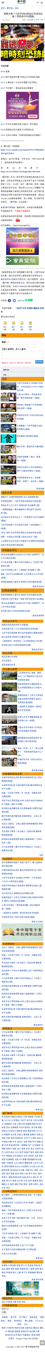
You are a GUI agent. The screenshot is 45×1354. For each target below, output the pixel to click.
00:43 (3, 77)
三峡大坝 (21, 1124)
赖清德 (26, 1134)
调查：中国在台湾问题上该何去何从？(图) (19, 537)
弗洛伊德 (31, 1131)
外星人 (36, 1184)
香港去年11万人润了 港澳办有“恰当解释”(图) (20, 505)
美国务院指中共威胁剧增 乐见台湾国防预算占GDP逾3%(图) (30, 687)
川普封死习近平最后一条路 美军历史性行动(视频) (22, 599)
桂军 (20, 1177)
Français (19, 1338)
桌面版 (5, 1317)
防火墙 (38, 1159)
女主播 (21, 1170)
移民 (36, 1170)
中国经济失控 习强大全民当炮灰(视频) (18, 917)
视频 (4, 379)
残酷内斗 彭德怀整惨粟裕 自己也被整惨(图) (20, 497)
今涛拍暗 (12, 1265)
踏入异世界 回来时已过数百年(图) (16, 637)
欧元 (13, 1152)
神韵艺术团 (19, 1328)
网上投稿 (29, 1321)
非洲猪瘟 (10, 1159)
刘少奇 (20, 1181)
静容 (4, 1272)
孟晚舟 (33, 1134)
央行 (19, 1149)
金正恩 (13, 1134)
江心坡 (32, 1166)
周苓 (13, 1269)
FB (42, 1145)
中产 (4, 1156)
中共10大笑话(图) (9, 1254)
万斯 (8, 1138)
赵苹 (37, 1269)
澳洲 (11, 1177)
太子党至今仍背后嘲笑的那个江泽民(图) (19, 1249)
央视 (27, 1170)
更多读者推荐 (38, 615)
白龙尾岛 (25, 1166)
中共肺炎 (6, 1117)
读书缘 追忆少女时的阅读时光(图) (15, 611)
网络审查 (28, 1163)
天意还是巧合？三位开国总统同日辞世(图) (20, 629)
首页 (3, 8)
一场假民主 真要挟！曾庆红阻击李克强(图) (20, 913)
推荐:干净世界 (8, 1328)
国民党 (19, 1131)
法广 (30, 1145)
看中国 (16, 1145)
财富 (41, 1152)
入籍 (26, 1173)
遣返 (13, 1173)
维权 (4, 1163)
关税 (38, 1134)
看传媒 (11, 1331)
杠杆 (28, 1149)
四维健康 (32, 1272)
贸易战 (16, 1120)
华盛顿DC (26, 1335)
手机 (21, 1184)
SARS (38, 1166)
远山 (4, 1269)
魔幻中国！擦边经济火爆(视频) (30, 446)
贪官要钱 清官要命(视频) (27, 436)
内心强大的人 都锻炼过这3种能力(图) (18, 893)
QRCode (21, 300)
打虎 (6, 1145)
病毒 (26, 195)
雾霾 (25, 1159)
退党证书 (25, 1331)
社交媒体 (36, 1145)
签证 (17, 1173)
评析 (23, 1302)
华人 (32, 1170)
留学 (4, 1173)
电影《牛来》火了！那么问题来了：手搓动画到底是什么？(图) (30, 751)
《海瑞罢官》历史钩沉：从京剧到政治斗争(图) (22, 641)
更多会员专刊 (37, 649)
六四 (35, 1120)
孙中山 (29, 1177)
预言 (25, 1184)
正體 (37, 2)
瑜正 (14, 1272)
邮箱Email (5, 1309)
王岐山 (20, 1134)
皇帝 (30, 1181)
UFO (38, 1131)
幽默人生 (6, 1184)
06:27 (3, 124)
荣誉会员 (38, 276)
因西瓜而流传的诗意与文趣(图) (15, 625)
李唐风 (22, 1269)
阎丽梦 (7, 1134)
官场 (11, 1145)
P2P (20, 1159)
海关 (8, 1173)
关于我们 (23, 1317)
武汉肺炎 (18, 1117)
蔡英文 (20, 1156)
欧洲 (33, 1335)
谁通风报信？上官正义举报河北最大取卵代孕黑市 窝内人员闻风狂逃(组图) (30, 698)
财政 (37, 1152)
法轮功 (21, 1163)
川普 (25, 1117)
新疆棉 (28, 1124)
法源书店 (29, 1328)
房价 (41, 1156)
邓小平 (9, 1181)
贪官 (25, 1142)
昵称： (5, 342)
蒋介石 (36, 1177)
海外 (40, 1173)
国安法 (35, 1124)
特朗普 (31, 1117)
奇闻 (30, 1184)
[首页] (21, 3)
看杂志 (36, 1328)
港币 (21, 1152)
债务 (23, 1149)
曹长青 (39, 1272)
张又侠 (29, 1120)
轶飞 (40, 1265)
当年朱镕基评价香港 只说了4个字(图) (18, 1245)
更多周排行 (38, 1025)
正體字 (11, 1338)
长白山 (17, 1166)
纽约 (20, 1335)
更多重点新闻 (37, 770)
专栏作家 (7, 1261)
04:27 (3, 88)
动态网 (32, 1331)
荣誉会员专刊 (10, 621)
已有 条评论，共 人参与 (14, 349)
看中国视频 (10, 207)
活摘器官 (8, 1124)
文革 (4, 1188)
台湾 (14, 1156)
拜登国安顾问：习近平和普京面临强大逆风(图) (21, 501)
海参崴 (9, 1156)
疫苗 (4, 1127)
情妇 (30, 1142)
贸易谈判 (19, 1138)
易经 (41, 1181)
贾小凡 (24, 1265)
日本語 (35, 1338)
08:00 (3, 130)
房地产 (27, 1152)
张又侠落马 (6, 661)
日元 (17, 1152)
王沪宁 (27, 1138)
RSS (26, 1324)
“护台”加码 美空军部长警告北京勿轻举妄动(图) (21, 533)
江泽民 (33, 1138)
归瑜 (36, 1265)
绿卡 (30, 1173)
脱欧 (14, 1149)
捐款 (9, 1321)
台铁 (14, 1124)
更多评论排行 (38, 586)
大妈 (36, 1156)
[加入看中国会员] (22, 254)
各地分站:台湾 (11, 1335)
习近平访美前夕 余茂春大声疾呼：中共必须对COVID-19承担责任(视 (30, 386)
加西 (38, 1335)
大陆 (16, 1159)
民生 (35, 1173)
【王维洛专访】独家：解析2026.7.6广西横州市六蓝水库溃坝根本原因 (30, 676)
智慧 (12, 1184)
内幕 (10, 1142)
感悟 (16, 1184)
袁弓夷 (34, 1127)
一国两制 (23, 1145)
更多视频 (40, 489)
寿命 (41, 1184)
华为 (34, 1142)
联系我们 (18, 1321)
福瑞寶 (17, 1331)
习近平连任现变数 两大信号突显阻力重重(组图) (22, 633)
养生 (8, 1188)
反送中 (20, 1142)
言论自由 (14, 1170)
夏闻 (8, 1269)
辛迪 (4, 1276)
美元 (32, 1149)
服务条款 (34, 1317)
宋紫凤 (5, 1265)
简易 (18, 1265)
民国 (15, 1177)
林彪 (14, 1181)
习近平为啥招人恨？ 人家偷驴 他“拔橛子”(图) (20, 570)
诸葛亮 (35, 1181)
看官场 (10, 8)
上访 (15, 1163)
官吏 (19, 1302)
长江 (40, 1124)
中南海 (5, 1142)
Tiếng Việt (27, 1338)
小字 (41, 20)
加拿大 (9, 1149)
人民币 (7, 1152)
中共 (14, 1142)
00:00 (3, 71)
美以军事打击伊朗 (9, 657)
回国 (21, 1173)
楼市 (32, 1152)
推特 (19, 1324)
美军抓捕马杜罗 (8, 665)
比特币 (38, 1149)
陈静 (17, 1269)
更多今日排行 (37, 922)
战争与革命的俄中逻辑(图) (12, 545)
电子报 (13, 1317)
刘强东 (31, 1156)
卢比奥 (37, 1117)
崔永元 (40, 1138)
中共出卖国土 (25, 1127)
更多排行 (39, 1258)
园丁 (28, 1269)
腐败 (39, 1142)
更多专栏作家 (37, 1279)
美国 (13, 1138)
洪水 (8, 1127)
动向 (17, 8)
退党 (25, 1131)
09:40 (3, 135)
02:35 (3, 82)
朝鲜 (4, 1149)
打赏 (31, 20)
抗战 (24, 1177)
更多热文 (39, 1110)
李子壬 (24, 1272)
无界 (38, 1331)
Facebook (39, 1321)
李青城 (9, 1272)
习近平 (23, 1120)
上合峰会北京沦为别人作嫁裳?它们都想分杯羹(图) (22, 541)
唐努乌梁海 (9, 1166)
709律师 (9, 1163)
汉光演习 (12, 1131)
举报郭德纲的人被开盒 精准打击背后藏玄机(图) (21, 582)
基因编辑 (31, 1159)
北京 (25, 1156)
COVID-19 (8, 1120)
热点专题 (7, 653)
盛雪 (32, 1269)
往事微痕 (14, 1127)
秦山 (41, 1269)
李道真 (30, 1265)
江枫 (19, 1272)
